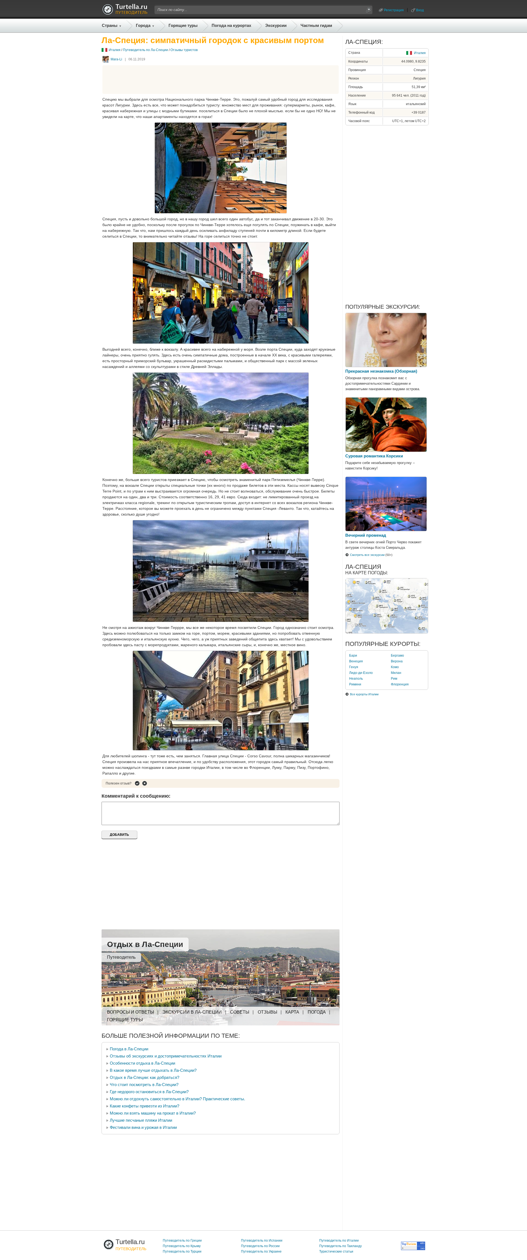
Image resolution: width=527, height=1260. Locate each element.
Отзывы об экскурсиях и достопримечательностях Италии (166, 1056)
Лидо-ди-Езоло (361, 673)
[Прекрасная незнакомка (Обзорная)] (386, 366)
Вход (420, 10)
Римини (355, 684)
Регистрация (394, 10)
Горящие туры (183, 25)
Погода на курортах (231, 25)
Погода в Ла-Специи (129, 1049)
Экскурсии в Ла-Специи (192, 1012)
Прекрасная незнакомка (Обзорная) (381, 371)
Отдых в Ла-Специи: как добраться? (144, 1077)
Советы (239, 1012)
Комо (395, 667)
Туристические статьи (336, 1251)
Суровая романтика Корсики (374, 456)
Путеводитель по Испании (261, 1240)
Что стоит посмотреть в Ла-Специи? (144, 1084)
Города (143, 25)
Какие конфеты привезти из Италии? (144, 1106)
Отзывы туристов (184, 50)
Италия (114, 50)
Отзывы (267, 1012)
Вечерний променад (365, 535)
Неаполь (356, 678)
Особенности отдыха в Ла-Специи (142, 1063)
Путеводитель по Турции (182, 1251)
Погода (317, 1012)
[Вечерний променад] (386, 530)
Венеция (356, 661)
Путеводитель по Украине (261, 1251)
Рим (394, 678)
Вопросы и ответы (130, 1012)
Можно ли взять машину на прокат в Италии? (153, 1113)
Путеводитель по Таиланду (340, 1246)
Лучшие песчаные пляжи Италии (141, 1120)
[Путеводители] (125, 13)
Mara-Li (116, 59)
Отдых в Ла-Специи (145, 944)
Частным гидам (316, 25)
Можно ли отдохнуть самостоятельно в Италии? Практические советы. (177, 1098)
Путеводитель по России (260, 1246)
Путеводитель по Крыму (182, 1246)
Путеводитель (121, 957)
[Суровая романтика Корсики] (386, 450)
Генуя (353, 667)
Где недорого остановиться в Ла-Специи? (149, 1091)
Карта (292, 1012)
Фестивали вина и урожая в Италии (143, 1127)
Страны (109, 25)
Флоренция (400, 684)
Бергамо (397, 655)
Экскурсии (276, 25)
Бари (353, 655)
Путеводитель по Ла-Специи (145, 50)
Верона (397, 661)
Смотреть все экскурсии (367, 554)
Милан (396, 673)
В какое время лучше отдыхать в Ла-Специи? (153, 1070)
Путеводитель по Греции (182, 1240)
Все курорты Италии (364, 694)
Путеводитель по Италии (339, 1240)
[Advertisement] (221, 79)
